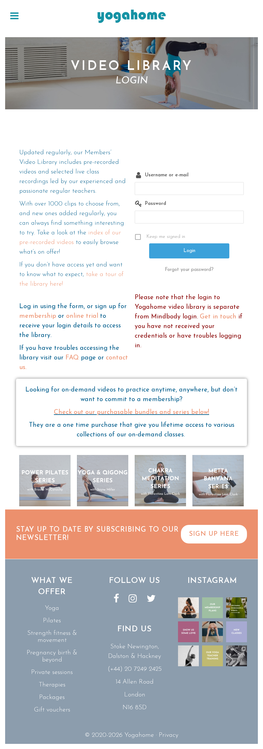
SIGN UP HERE (214, 534)
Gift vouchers (52, 710)
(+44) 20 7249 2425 (134, 669)
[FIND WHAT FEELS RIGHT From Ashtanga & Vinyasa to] (188, 655)
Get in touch (218, 317)
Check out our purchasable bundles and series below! (131, 412)
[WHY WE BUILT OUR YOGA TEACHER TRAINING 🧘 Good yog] (212, 655)
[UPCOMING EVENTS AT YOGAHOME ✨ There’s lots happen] (236, 607)
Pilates (52, 621)
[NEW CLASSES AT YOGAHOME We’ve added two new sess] (236, 631)
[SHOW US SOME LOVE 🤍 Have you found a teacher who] (188, 631)
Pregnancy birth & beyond (52, 656)
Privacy (168, 735)
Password (155, 203)
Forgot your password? (189, 269)
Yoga (52, 608)
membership (37, 316)
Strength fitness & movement (52, 637)
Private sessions (52, 672)
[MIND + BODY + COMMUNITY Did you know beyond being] (188, 607)
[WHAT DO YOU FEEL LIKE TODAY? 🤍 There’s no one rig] (212, 631)
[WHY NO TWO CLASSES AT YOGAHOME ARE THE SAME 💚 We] (236, 655)
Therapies (52, 685)
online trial (82, 316)
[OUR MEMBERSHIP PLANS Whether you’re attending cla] (212, 607)
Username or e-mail (167, 175)
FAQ (72, 358)
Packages (52, 697)
